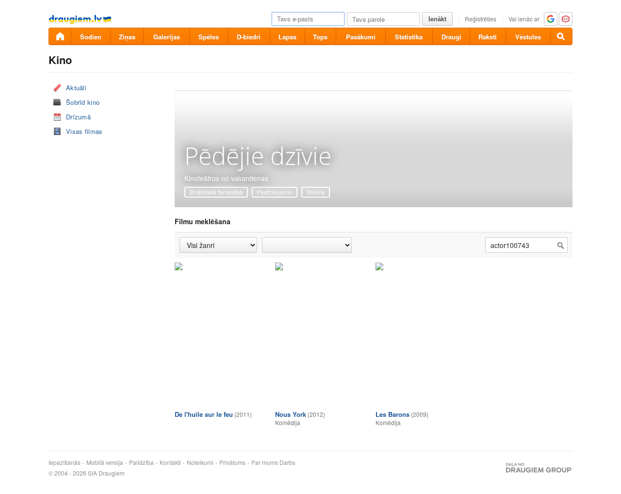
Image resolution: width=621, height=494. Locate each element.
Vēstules (528, 36)
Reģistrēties (480, 19)
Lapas (287, 36)
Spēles (208, 36)
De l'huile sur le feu (204, 414)
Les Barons (392, 414)
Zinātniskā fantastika (216, 192)
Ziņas (127, 36)
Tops (320, 36)
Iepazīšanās (65, 462)
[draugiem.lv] (60, 36)
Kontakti (170, 462)
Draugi (451, 36)
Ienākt (437, 18)
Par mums (264, 462)
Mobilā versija (104, 462)
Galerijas (166, 36)
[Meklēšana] (561, 36)
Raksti (487, 36)
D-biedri (249, 36)
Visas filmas (84, 131)
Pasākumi (361, 36)
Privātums (232, 462)
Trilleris (315, 192)
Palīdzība (141, 462)
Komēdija (287, 422)
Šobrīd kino (82, 102)
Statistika (409, 36)
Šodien (90, 36)
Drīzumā (78, 116)
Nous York (290, 414)
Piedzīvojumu (275, 192)
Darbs (287, 462)
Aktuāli (76, 87)
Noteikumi (200, 462)
